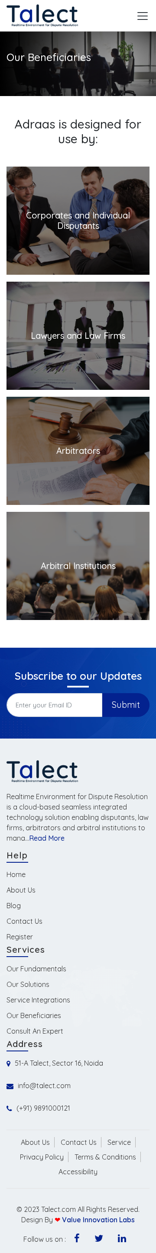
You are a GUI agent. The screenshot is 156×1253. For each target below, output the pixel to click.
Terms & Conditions (105, 1157)
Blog (13, 905)
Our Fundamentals (36, 968)
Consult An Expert (34, 1031)
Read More (47, 838)
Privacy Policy (42, 1157)
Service (119, 1142)
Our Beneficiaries (33, 1015)
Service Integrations (38, 1000)
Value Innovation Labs (98, 1219)
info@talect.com (44, 1085)
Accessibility (78, 1171)
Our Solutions (27, 984)
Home (16, 874)
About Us (21, 890)
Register (19, 936)
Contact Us (24, 921)
